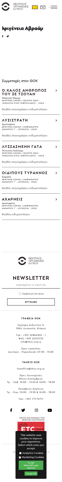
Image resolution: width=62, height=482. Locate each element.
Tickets (35, 7)
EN (49, 7)
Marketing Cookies (32, 457)
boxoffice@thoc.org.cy (31, 368)
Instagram (36, 410)
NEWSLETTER (31, 277)
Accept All (31, 473)
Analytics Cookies (32, 453)
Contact (43, 7)
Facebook (11, 410)
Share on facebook (4, 36)
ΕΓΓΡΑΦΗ (31, 302)
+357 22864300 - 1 (34, 335)
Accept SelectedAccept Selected (31, 465)
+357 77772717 (34, 398)
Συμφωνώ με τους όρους (33, 293)
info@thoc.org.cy (31, 341)
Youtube (49, 410)
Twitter (9, 36)
